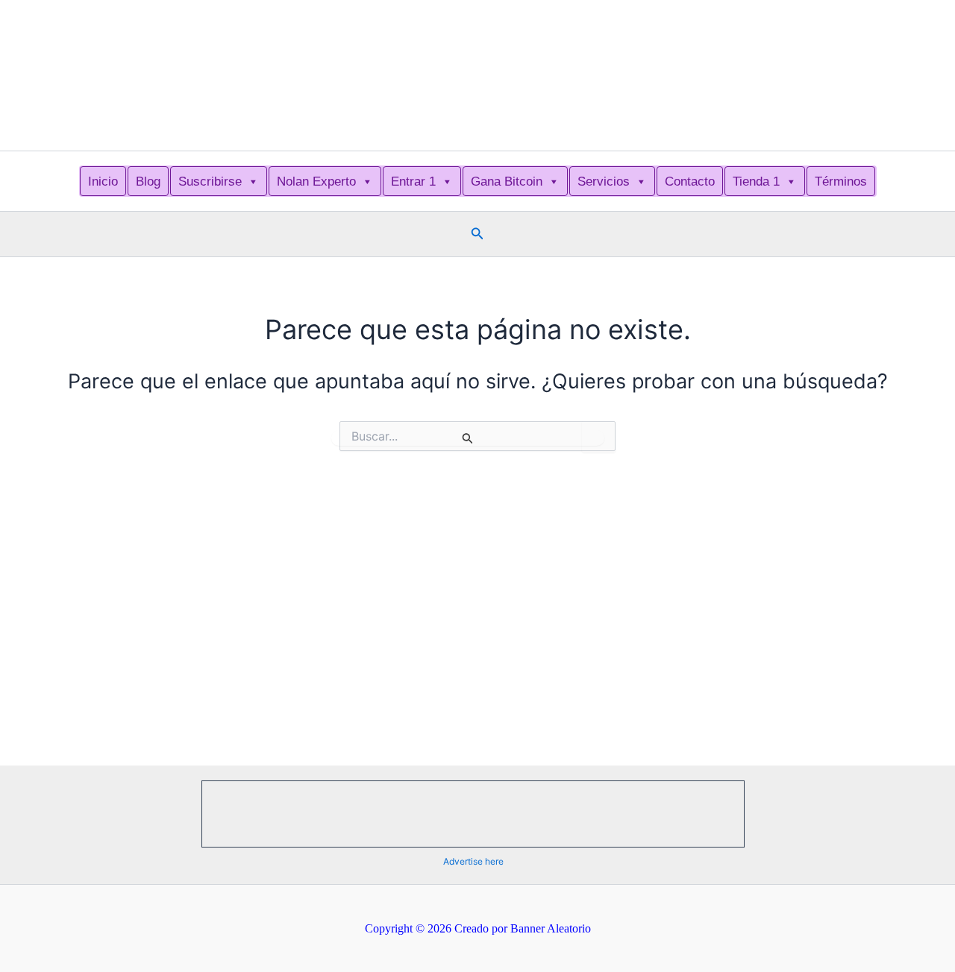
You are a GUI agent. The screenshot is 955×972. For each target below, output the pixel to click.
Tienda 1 (756, 181)
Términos (841, 181)
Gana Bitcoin (506, 181)
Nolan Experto (316, 181)
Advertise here (473, 861)
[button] (477, 233)
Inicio (103, 181)
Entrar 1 (413, 181)
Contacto (690, 181)
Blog (148, 181)
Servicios (603, 181)
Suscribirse (210, 181)
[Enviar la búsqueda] (467, 438)
